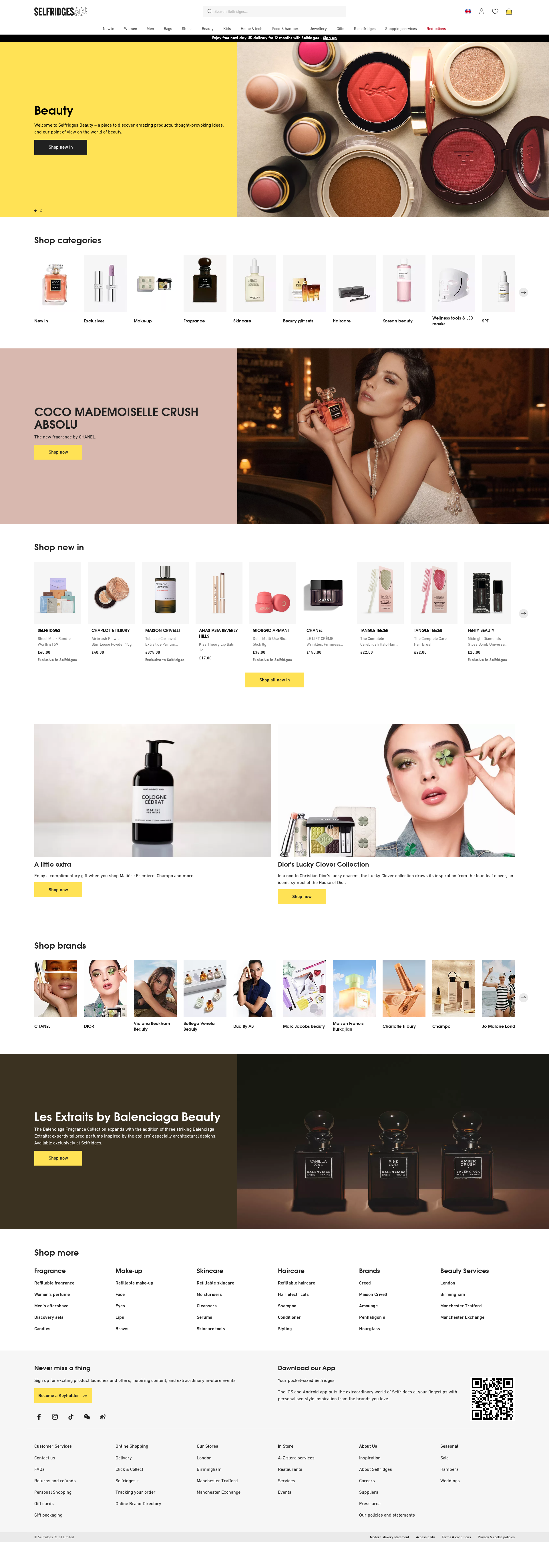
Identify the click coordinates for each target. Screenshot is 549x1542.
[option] (55, 292)
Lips (120, 1317)
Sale (444, 1457)
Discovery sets (48, 1317)
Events (284, 1492)
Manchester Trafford (461, 1305)
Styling (285, 1328)
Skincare (210, 1271)
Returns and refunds (55, 1480)
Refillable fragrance (54, 1283)
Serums (204, 1317)
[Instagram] (54, 1420)
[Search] (209, 11)
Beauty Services (464, 1271)
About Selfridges (375, 1469)
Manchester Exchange (462, 1317)
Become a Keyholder (58, 1395)
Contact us (44, 1457)
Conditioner (289, 1317)
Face (120, 1294)
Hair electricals (293, 1294)
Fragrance (50, 1271)
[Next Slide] (523, 292)
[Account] (481, 11)
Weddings (450, 1480)
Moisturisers (209, 1294)
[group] (274, 614)
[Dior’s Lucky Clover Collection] (396, 790)
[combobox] (279, 11)
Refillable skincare (215, 1283)
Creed (365, 1283)
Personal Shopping (52, 1492)
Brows (122, 1328)
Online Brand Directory (138, 1503)
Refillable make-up (134, 1283)
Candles (42, 1328)
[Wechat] (87, 1420)
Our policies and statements (387, 1514)
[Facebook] (38, 1420)
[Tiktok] (70, 1420)
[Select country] (468, 11)
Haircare (291, 1271)
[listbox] (274, 292)
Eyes (120, 1305)
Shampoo (287, 1305)
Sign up (330, 37)
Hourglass (369, 1328)
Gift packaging (48, 1514)
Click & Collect (129, 1469)
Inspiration (370, 1457)
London (447, 1283)
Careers (367, 1480)
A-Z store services (296, 1457)
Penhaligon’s (372, 1317)
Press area (370, 1503)
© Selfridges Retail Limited (54, 1537)
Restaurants (290, 1469)
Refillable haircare (296, 1283)
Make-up (129, 1271)
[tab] (37, 211)
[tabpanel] (274, 129)
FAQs (39, 1469)
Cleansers (207, 1305)
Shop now (58, 452)
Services (286, 1480)
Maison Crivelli (374, 1294)
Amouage (368, 1305)
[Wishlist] (495, 11)
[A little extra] (152, 790)
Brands (369, 1271)
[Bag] (509, 11)
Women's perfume (52, 1294)
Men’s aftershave (51, 1305)
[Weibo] (103, 1420)
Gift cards (44, 1503)
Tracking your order (136, 1492)
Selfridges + (127, 1480)
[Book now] (376, 129)
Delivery (124, 1457)
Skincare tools (211, 1328)
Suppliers (368, 1492)
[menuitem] (108, 28)
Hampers (449, 1469)
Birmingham (452, 1294)
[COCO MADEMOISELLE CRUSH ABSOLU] (376, 436)
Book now (58, 138)
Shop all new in (274, 680)
